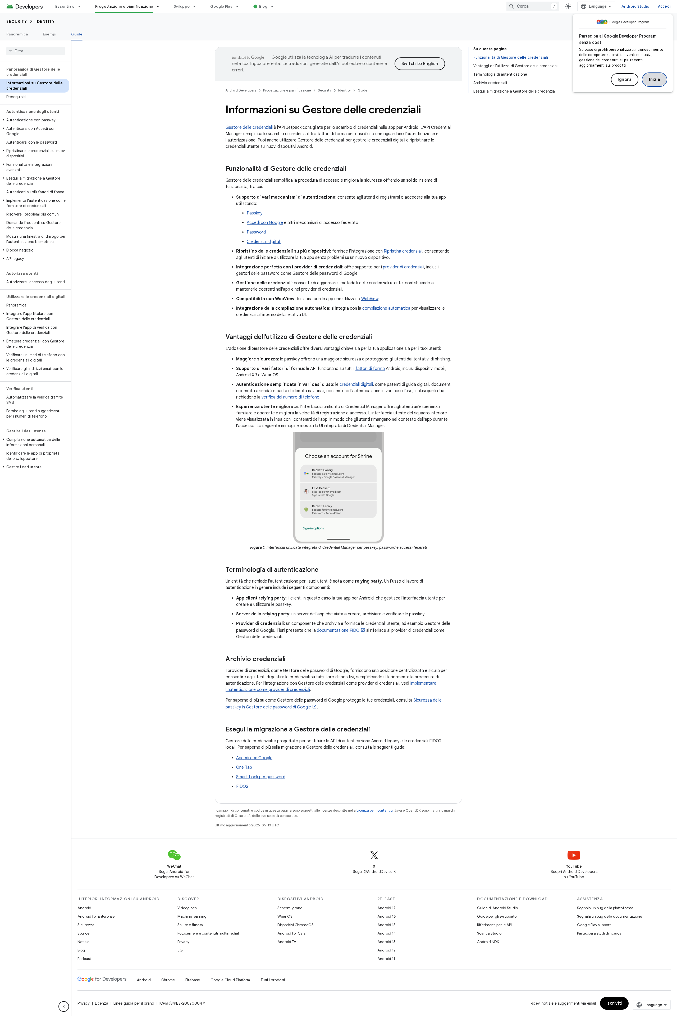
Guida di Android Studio (497, 907)
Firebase (192, 980)
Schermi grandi (290, 907)
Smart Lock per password (260, 777)
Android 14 (386, 933)
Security (16, 21)
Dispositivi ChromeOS (295, 924)
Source (83, 933)
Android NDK (488, 941)
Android (84, 907)
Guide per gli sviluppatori (498, 916)
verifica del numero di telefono (290, 397)
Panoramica (17, 34)
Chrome (168, 980)
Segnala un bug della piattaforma (605, 907)
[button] (34, 120)
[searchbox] (35, 51)
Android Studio (635, 6)
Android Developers (241, 90)
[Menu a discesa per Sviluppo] (197, 6)
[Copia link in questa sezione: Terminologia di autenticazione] (323, 570)
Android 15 (386, 924)
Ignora (625, 79)
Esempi (50, 34)
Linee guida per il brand (133, 1003)
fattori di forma (370, 368)
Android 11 (386, 958)
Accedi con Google (265, 222)
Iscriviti (614, 1003)
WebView (369, 298)
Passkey (254, 213)
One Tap (244, 767)
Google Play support (594, 924)
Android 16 (386, 916)
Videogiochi (187, 907)
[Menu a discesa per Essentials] (82, 6)
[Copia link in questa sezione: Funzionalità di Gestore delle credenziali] (351, 169)
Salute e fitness (190, 924)
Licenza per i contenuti (374, 810)
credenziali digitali (356, 384)
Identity (45, 21)
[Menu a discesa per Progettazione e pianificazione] (160, 6)
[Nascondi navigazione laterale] (63, 1006)
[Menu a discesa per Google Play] (239, 6)
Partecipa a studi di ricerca (599, 933)
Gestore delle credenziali (249, 127)
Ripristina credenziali (403, 251)
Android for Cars (291, 933)
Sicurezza (85, 924)
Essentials (65, 6)
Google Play (221, 6)
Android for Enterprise (96, 916)
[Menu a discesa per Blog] (274, 6)
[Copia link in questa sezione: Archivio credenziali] (291, 659)
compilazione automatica (386, 308)
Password (256, 232)
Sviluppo (182, 6)
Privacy (183, 941)
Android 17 (386, 907)
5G (180, 950)
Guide (77, 34)
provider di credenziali (403, 267)
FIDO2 (242, 786)
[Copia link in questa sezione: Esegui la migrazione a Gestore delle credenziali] (375, 730)
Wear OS (284, 916)
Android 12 (386, 950)
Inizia (654, 79)
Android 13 (386, 941)
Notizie (83, 941)
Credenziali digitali (264, 241)
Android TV (286, 941)
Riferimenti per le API (494, 924)
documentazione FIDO (338, 630)
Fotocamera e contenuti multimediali (208, 933)
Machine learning (192, 916)
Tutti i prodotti (272, 980)
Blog (263, 6)
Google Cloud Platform (230, 980)
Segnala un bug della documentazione (609, 916)
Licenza (101, 1003)
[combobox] (532, 6)
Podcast (84, 958)
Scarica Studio (489, 933)
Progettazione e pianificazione (124, 6)
